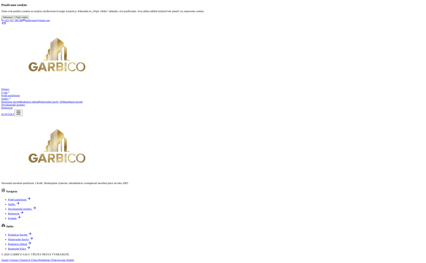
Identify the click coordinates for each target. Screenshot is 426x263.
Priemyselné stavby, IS (50, 101)
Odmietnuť (8, 17)
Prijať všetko (21, 17)
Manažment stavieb (72, 101)
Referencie (7, 107)
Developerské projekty (13, 104)
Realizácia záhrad (29, 101)
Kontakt (14, 218)
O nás (4, 92)
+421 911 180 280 (13, 20)
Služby (5, 98)
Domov (5, 89)
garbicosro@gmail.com (37, 20)
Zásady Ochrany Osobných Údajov (20, 260)
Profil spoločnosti (10, 95)
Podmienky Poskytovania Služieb (56, 260)
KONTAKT (7, 114)
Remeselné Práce (19, 248)
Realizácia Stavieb (20, 234)
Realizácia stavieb (10, 101)
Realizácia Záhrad (20, 244)
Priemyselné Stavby (20, 239)
